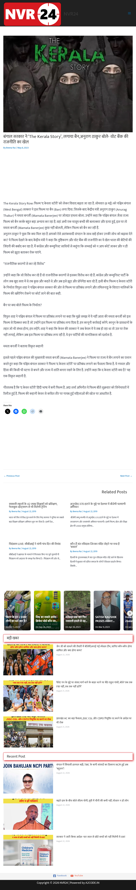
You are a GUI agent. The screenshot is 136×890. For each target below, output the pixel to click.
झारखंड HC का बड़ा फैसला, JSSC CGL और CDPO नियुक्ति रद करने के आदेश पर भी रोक (94, 720)
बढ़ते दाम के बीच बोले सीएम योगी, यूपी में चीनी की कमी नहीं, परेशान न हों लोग (92, 800)
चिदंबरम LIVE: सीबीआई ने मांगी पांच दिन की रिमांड (35, 543)
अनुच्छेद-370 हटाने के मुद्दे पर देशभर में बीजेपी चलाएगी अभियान (98, 505)
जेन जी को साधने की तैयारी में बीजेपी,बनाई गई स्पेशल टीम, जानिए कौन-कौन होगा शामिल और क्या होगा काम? (94, 648)
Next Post (126, 476)
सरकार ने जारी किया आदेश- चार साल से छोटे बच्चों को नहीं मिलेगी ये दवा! (90, 837)
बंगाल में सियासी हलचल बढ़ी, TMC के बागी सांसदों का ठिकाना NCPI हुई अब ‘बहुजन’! (92, 766)
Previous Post (12, 476)
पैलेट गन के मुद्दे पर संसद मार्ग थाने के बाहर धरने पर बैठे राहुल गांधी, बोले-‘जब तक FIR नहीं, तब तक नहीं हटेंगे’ (94, 684)
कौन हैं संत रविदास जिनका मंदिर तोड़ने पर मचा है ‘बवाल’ (95, 545)
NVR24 (71, 14)
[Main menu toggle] (129, 13)
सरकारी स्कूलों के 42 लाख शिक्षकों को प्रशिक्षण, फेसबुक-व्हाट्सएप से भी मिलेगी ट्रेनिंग (33, 505)
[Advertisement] (68, 177)
